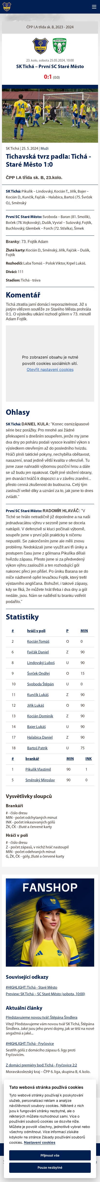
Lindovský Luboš (41, 663)
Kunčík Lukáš (38, 695)
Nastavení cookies (39, 1142)
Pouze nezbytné (50, 1167)
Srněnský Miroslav (40, 780)
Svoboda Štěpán (40, 684)
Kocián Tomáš (38, 642)
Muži (45, 149)
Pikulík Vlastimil (38, 770)
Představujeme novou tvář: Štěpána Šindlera (41, 1018)
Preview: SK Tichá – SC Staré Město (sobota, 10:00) (45, 994)
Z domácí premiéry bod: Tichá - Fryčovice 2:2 (41, 1065)
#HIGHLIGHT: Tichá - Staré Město (31, 988)
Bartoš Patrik (37, 748)
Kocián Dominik (40, 716)
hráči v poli (36, 631)
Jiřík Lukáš (35, 706)
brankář (32, 759)
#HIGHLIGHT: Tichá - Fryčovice (30, 1044)
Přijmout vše (50, 1155)
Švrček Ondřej (38, 674)
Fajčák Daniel (38, 652)
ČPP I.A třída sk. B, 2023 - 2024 (50, 27)
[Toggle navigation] (94, 7)
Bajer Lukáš (36, 727)
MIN (84, 631)
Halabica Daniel (40, 738)
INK (88, 759)
